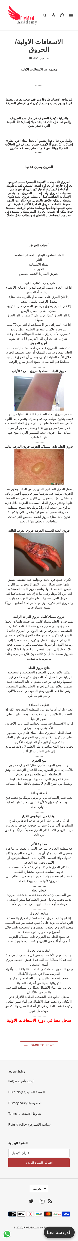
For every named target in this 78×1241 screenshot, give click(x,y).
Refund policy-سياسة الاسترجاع (29, 1124)
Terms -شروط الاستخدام (24, 1113)
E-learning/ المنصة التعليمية (26, 1092)
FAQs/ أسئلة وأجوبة (21, 1081)
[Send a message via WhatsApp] (7, 1234)
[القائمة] (71, 15)
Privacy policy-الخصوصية (25, 1103)
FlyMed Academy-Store (37, 1227)
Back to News (42, 1045)
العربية (37, 1188)
